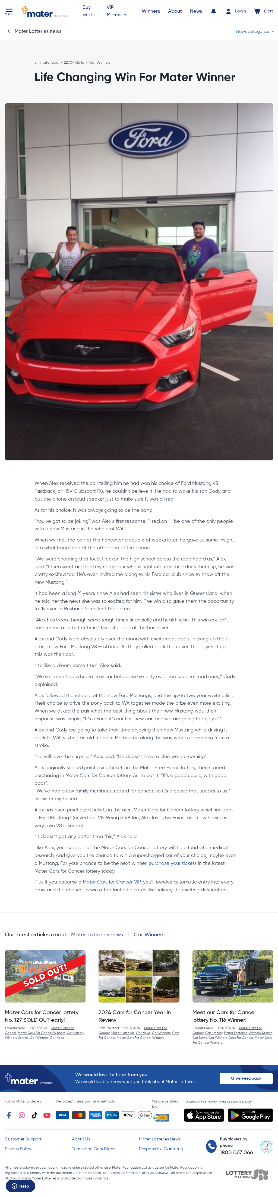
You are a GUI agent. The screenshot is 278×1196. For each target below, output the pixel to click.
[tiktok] (34, 1115)
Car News (57, 1038)
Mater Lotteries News (160, 1139)
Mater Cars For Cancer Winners (41, 1033)
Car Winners (99, 63)
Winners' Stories (16, 1038)
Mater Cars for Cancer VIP (112, 882)
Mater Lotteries (122, 1033)
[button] (9, 12)
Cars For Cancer (241, 1038)
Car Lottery (75, 1033)
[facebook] (9, 1115)
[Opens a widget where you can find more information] (20, 1186)
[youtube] (47, 1115)
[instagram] (22, 1115)
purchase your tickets (173, 863)
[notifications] (213, 11)
